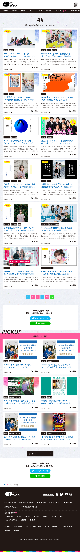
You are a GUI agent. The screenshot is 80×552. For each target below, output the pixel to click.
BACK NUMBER (11, 520)
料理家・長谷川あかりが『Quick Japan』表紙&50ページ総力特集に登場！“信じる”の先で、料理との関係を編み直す (57, 402)
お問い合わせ (18, 526)
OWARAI (5, 11)
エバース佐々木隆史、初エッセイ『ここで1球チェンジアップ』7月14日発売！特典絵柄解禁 (19, 438)
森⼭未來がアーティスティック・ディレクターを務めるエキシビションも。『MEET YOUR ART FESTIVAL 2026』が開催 (57, 98)
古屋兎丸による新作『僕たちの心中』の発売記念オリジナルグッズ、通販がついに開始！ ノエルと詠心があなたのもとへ (57, 185)
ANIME (39, 11)
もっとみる (32, 454)
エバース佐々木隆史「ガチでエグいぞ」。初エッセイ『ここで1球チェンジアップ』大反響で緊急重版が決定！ (19, 366)
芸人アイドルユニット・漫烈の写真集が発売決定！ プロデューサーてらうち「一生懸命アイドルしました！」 (57, 142)
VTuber (31, 11)
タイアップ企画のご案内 (33, 526)
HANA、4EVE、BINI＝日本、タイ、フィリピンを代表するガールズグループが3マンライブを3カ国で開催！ (19, 55)
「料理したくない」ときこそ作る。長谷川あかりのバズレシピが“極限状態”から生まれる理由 (19, 185)
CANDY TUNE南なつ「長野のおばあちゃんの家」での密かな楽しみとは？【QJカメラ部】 (56, 272)
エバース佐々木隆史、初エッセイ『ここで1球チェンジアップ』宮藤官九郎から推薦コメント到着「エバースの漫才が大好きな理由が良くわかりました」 (19, 402)
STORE (23, 520)
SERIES (48, 11)
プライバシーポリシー (68, 526)
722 (47, 297)
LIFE (61, 517)
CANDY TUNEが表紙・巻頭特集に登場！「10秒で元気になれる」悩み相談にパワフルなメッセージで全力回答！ (56, 55)
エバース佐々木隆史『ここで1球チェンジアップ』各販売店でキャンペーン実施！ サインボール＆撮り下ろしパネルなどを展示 (56, 366)
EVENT (32, 520)
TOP (5, 485)
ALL (66, 11)
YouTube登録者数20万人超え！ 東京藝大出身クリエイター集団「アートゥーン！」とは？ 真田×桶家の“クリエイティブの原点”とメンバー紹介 (56, 229)
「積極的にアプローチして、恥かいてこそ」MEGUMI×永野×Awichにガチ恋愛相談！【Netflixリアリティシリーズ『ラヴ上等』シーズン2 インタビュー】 (19, 272)
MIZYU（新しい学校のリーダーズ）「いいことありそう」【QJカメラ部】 (19, 142)
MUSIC (14, 11)
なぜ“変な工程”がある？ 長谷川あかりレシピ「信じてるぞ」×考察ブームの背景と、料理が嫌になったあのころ (19, 229)
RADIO (45, 517)
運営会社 (7, 530)
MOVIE (22, 11)
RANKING (57, 11)
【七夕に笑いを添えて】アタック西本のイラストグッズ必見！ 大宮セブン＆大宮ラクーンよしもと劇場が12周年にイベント (57, 438)
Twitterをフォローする (41, 318)
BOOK (54, 517)
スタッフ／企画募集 (51, 526)
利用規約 (16, 530)
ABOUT (7, 526)
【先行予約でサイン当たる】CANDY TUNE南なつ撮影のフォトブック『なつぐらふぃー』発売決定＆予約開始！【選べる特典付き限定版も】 (19, 98)
